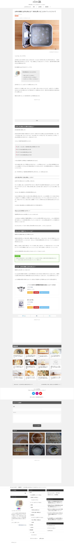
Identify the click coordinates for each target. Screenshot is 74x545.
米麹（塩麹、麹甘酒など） (36, 512)
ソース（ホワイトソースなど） (36, 502)
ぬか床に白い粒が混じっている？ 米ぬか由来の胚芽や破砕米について (20, 438)
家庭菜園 (46, 6)
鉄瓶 (33, 522)
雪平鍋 (57, 494)
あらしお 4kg (30, 299)
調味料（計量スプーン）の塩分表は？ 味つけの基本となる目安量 (55, 367)
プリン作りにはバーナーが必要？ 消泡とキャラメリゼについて (31, 378)
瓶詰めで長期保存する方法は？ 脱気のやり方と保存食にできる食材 (30, 367)
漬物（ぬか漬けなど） (36, 509)
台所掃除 (39, 6)
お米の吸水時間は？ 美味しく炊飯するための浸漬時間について (50, 384)
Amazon (30, 292)
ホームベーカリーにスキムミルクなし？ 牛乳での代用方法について (37, 450)
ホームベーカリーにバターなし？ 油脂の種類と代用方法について (43, 356)
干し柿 (58, 492)
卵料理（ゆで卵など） (35, 497)
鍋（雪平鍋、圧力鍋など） (36, 519)
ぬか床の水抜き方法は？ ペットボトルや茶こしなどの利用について (18, 356)
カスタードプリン (35, 499)
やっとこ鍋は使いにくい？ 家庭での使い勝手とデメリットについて (55, 378)
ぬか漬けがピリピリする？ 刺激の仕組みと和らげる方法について (53, 450)
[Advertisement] (37, 108)
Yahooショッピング (44, 292)
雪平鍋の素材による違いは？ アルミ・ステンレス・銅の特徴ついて (18, 378)
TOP (14, 487)
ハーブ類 (32, 532)
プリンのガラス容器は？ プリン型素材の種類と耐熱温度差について (43, 367)
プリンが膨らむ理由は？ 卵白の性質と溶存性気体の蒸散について (31, 356)
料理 (34, 6)
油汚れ (32, 527)
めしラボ (59, 519)
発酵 (32, 507)
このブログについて (27, 6)
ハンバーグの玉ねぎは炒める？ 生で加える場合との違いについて (55, 356)
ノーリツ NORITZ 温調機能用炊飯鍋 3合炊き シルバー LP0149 (41, 284)
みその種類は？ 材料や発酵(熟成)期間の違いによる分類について (37, 438)
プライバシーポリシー (52, 528)
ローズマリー (34, 534)
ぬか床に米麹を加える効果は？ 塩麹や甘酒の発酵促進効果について (53, 438)
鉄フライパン (51, 494)
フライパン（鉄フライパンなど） (38, 517)
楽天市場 (36, 292)
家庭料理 (16, 15)
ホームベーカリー (52, 492)
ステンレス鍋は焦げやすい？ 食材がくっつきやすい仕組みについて (18, 367)
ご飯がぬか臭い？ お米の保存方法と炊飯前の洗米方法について (23, 384)
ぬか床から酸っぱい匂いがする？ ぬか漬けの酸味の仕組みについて (43, 378)
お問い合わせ (50, 530)
